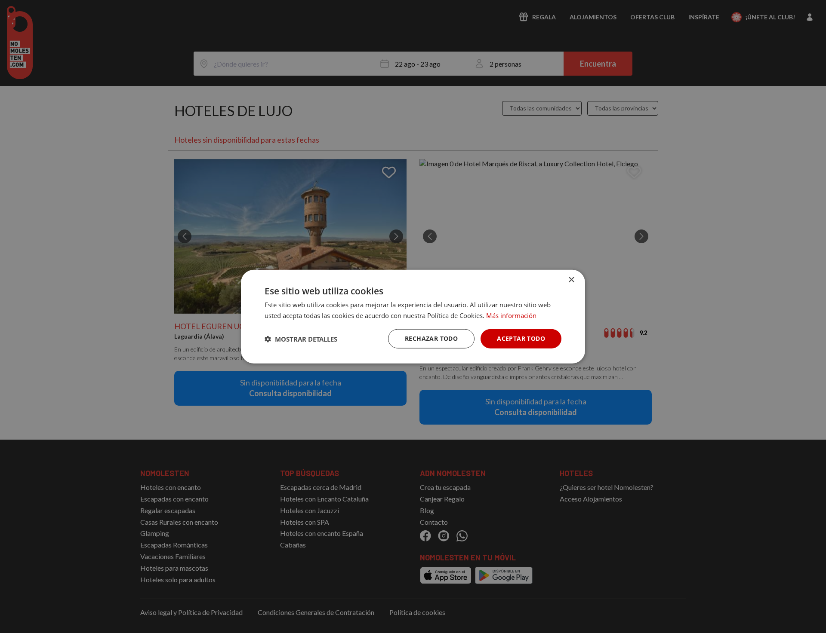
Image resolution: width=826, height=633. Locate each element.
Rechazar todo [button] (431, 338)
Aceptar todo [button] (521, 338)
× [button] (571, 279)
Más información (511, 315)
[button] (301, 338)
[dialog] (413, 316)
